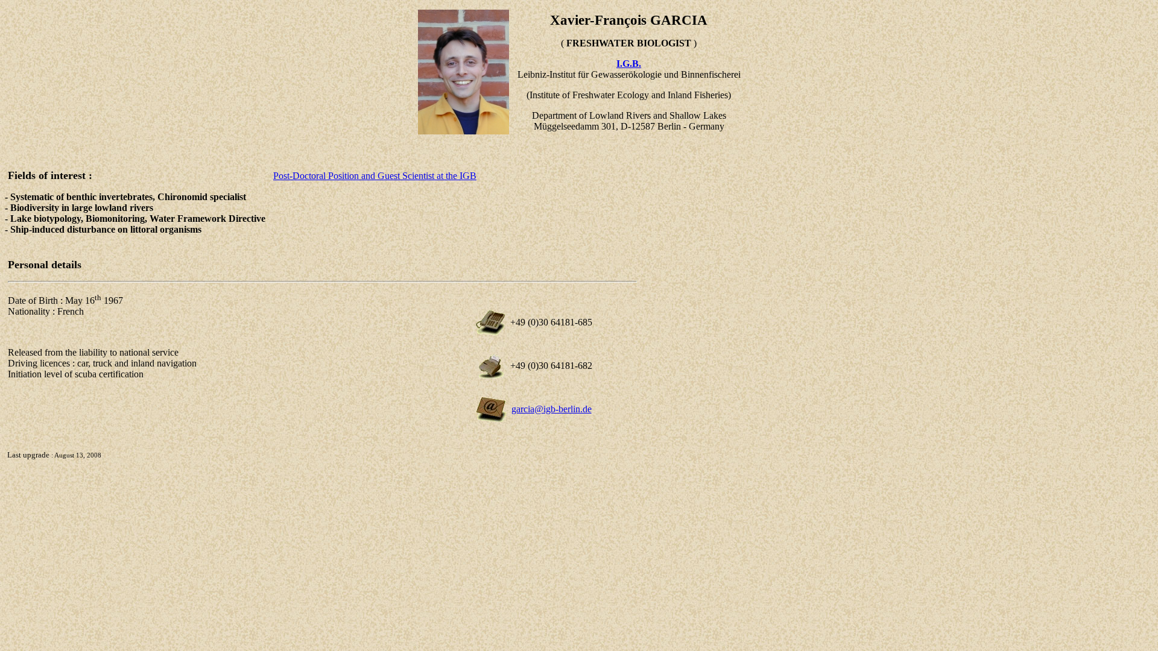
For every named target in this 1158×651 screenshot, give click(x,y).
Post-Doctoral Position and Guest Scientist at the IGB (374, 176)
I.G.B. (628, 63)
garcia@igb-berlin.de (551, 409)
